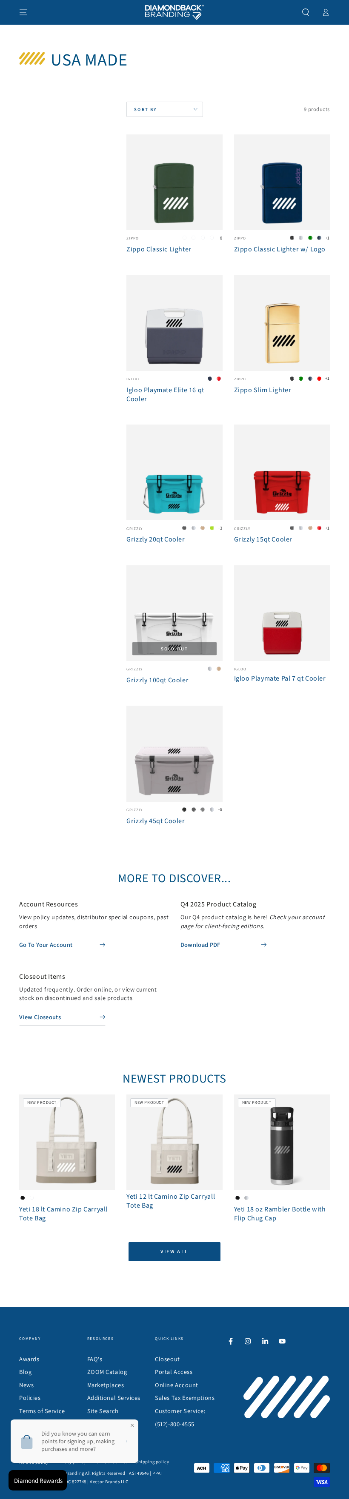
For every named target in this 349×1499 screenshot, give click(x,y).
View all (174, 1251)
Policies (29, 1398)
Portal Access (173, 1372)
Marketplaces (105, 1385)
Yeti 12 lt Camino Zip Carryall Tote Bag (170, 1201)
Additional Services (113, 1398)
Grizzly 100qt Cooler (157, 680)
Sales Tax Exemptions (185, 1398)
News (26, 1385)
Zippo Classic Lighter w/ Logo (280, 249)
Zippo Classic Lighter (159, 249)
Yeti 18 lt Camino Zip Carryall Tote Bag (63, 1214)
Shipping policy (152, 1462)
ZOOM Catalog (107, 1372)
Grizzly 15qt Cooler (263, 539)
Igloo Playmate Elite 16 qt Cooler (165, 394)
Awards (29, 1359)
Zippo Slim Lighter (263, 390)
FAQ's (95, 1359)
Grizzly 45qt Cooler (155, 821)
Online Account (176, 1385)
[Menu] (24, 12)
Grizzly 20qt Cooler (155, 539)
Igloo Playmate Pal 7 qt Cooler (280, 678)
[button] (306, 12)
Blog (25, 1372)
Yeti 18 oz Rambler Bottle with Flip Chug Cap (280, 1214)
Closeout (167, 1359)
